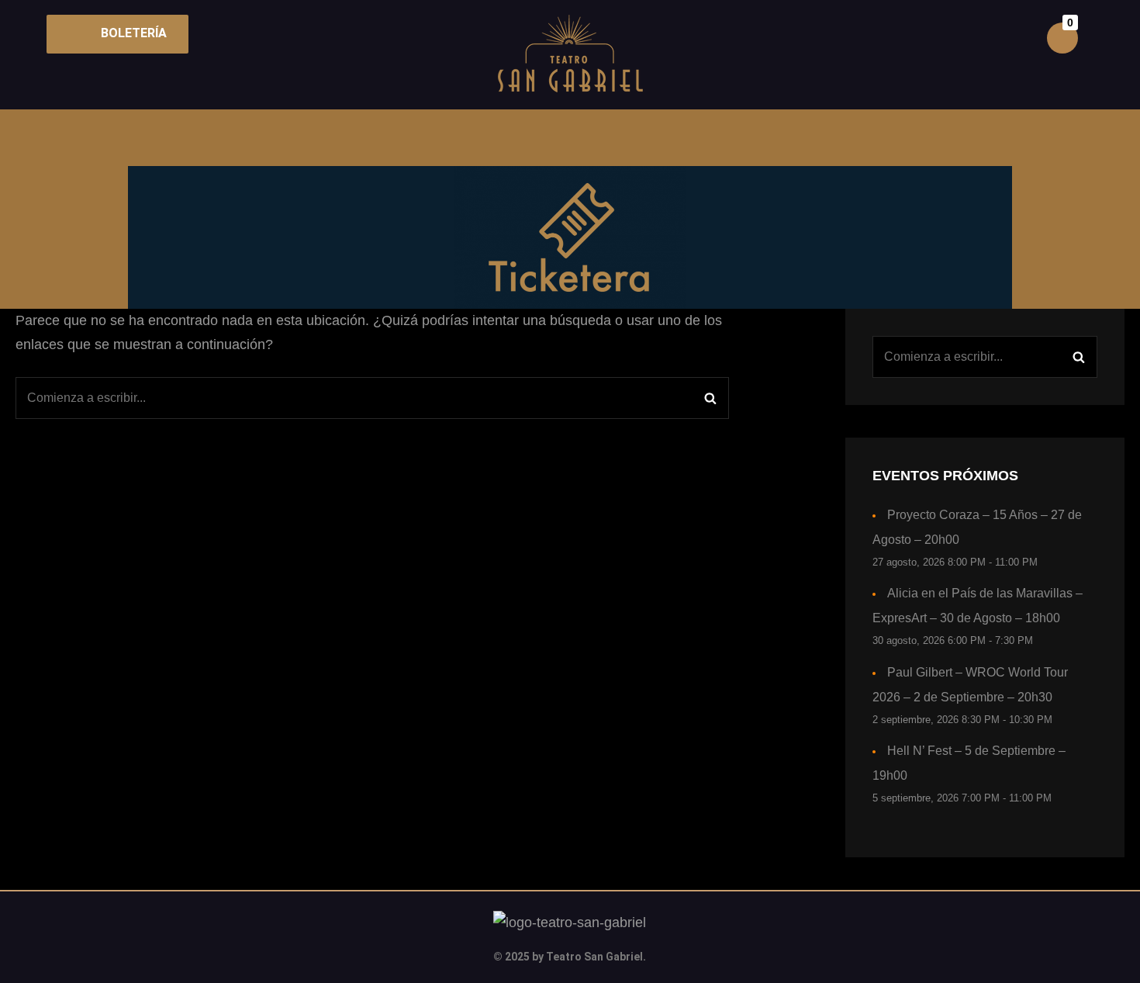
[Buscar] (710, 398)
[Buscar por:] (372, 398)
